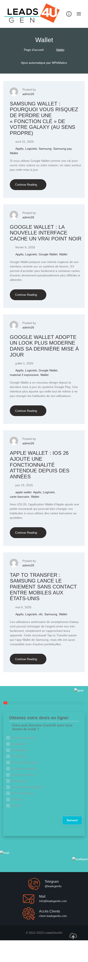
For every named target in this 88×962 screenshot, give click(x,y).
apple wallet (23, 492)
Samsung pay (62, 148)
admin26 (28, 94)
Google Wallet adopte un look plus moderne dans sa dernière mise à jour (44, 346)
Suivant (72, 820)
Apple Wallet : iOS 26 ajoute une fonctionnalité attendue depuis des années (39, 464)
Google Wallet (48, 254)
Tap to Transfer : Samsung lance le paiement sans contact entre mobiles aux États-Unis (43, 586)
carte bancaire (19, 496)
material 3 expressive (24, 375)
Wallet (14, 153)
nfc (41, 614)
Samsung (45, 148)
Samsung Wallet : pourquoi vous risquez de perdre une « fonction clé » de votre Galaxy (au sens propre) (44, 118)
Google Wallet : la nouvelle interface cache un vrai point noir (45, 233)
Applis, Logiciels (26, 148)
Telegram (52, 881)
